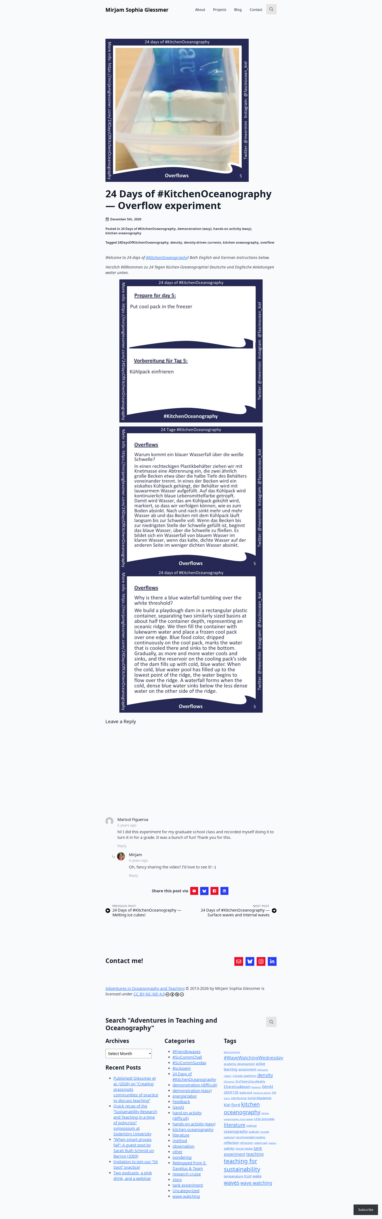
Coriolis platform (244, 1076)
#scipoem (181, 1068)
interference (239, 1098)
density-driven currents (202, 242)
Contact (256, 9)
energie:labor (184, 1096)
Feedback (181, 1101)
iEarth (227, 1098)
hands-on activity (262, 1092)
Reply (122, 845)
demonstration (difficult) (194, 1085)
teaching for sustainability (242, 1165)
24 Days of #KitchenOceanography (148, 229)
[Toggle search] (271, 9)
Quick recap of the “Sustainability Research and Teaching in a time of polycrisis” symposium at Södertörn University (135, 1120)
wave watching (186, 1196)
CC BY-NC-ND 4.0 (149, 994)
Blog (238, 9)
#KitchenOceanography (167, 257)
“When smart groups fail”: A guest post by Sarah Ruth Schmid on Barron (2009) (133, 1148)
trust (248, 1176)
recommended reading (250, 1137)
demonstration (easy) (194, 229)
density (176, 242)
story (177, 1179)
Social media (244, 1148)
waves (231, 1182)
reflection (231, 1142)
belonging (262, 1069)
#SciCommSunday (189, 1062)
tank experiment (187, 1185)
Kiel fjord (232, 1105)
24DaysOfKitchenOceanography (143, 242)
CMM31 (228, 1076)
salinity (229, 1148)
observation (183, 1146)
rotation (272, 1143)
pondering (182, 1157)
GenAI (178, 1107)
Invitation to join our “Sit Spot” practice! (135, 1164)
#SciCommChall (187, 1057)
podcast (254, 1132)
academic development (239, 1064)
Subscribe (365, 1209)
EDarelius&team (237, 1086)
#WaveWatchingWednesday (253, 1057)
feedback (256, 1087)
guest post (245, 1092)
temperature (233, 1176)
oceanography (236, 1131)
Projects (219, 9)
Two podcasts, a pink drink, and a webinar (132, 1175)
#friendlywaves (186, 1051)
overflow (267, 242)
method (179, 1140)
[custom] (238, 961)
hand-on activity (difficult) (187, 1115)
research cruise (186, 1174)
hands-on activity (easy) (232, 229)
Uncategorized (185, 1190)
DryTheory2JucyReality (250, 1081)
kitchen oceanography (123, 233)
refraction (246, 1143)
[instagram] (261, 961)
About (200, 9)
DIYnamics (229, 1081)
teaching (255, 1154)
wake (257, 1176)
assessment (247, 1069)
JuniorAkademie (259, 1098)
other (177, 1151)
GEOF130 (231, 1092)
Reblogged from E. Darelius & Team (189, 1165)
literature (180, 1135)
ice (274, 1092)
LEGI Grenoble (264, 1119)
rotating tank (260, 1142)
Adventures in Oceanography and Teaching (145, 988)
